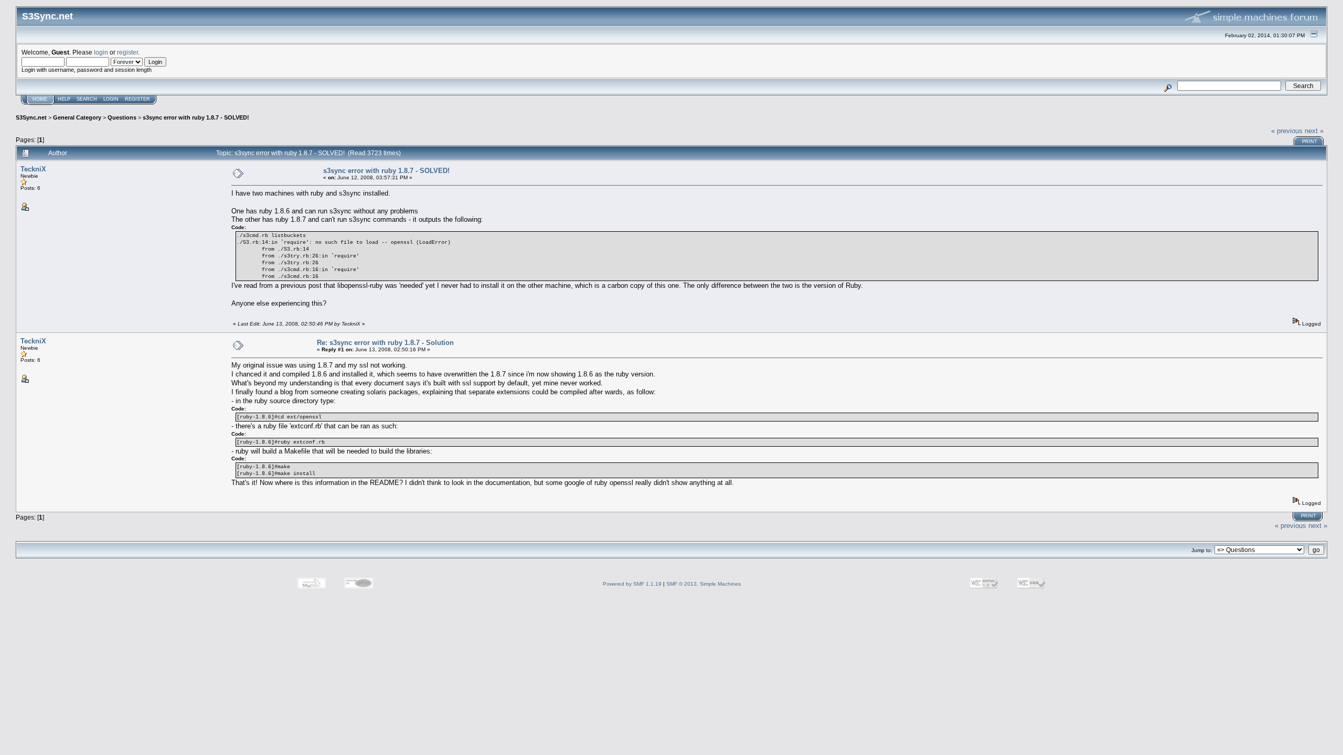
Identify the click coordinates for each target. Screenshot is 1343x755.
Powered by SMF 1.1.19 (632, 584)
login (101, 52)
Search (87, 99)
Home (40, 99)
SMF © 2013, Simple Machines (703, 584)
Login (111, 99)
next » (1314, 131)
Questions (122, 117)
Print (1309, 141)
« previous (1287, 131)
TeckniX (33, 169)
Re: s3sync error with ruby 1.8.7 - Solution (385, 343)
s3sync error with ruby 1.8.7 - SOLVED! (196, 117)
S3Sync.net (31, 117)
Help (64, 99)
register (127, 52)
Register (137, 99)
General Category (77, 117)
